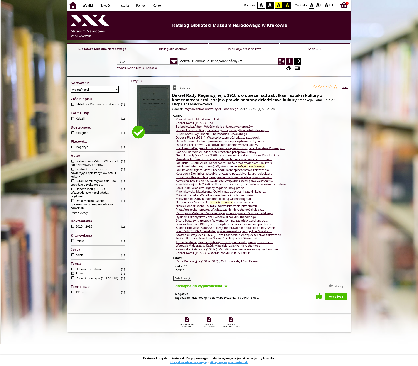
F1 (319, 5)
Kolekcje (151, 67)
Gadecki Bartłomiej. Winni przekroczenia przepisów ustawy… (218, 152)
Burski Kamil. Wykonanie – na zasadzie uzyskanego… (213, 134)
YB (278, 5)
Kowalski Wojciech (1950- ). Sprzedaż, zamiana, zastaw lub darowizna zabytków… (232, 184)
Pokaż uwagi (182, 278)
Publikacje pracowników (244, 49)
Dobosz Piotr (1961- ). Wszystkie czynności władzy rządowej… (219, 137)
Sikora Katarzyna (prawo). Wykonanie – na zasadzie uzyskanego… (222, 220)
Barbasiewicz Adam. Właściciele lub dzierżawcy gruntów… (216, 126)
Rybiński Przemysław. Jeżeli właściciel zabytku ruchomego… (217, 217)
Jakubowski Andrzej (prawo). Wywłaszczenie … (222, 166)
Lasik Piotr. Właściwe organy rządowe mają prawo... (211, 188)
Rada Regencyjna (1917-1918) (197, 261)
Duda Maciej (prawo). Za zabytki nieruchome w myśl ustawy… (218, 144)
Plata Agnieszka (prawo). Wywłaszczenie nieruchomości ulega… (220, 209)
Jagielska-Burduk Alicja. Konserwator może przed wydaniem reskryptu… (225, 162)
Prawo (253, 261)
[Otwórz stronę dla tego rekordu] (154, 113)
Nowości (105, 5)
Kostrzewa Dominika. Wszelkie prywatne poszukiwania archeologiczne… (225, 173)
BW (270, 5)
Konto (157, 5)
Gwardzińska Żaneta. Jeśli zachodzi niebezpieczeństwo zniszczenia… (224, 159)
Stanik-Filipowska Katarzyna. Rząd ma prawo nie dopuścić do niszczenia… (227, 227)
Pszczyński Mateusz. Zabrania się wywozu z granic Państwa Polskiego (224, 213)
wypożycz (336, 296)
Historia (123, 5)
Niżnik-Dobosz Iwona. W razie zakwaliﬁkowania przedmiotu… (218, 206)
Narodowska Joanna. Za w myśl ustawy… (216, 202)
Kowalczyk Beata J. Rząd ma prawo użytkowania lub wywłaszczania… (224, 177)
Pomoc (141, 5)
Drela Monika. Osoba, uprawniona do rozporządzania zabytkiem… (221, 141)
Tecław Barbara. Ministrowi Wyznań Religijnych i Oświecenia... (218, 238)
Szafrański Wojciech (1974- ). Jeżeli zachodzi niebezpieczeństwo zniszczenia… (230, 235)
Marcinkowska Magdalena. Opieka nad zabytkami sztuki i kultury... (221, 191)
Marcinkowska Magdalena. (198, 119)
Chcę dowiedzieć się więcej (188, 362)
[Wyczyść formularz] (288, 68)
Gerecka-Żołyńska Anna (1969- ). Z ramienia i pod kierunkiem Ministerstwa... (228, 155)
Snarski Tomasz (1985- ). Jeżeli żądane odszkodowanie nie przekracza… (226, 224)
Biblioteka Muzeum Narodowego (102, 49)
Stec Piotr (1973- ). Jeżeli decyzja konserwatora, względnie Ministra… (224, 231)
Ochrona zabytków (234, 261)
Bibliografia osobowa (173, 49)
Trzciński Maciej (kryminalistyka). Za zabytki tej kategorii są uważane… (224, 242)
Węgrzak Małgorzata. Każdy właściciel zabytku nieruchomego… (219, 245)
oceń (345, 87)
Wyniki (88, 5)
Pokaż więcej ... (81, 213)
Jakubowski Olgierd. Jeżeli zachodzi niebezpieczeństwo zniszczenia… (224, 170)
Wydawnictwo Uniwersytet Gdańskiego (211, 109)
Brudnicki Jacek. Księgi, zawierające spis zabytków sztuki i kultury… (222, 130)
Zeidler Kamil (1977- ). (195, 123)
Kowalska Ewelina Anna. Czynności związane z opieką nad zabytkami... (225, 180)
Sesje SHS (315, 49)
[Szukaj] (297, 61)
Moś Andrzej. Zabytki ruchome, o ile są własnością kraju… (216, 198)
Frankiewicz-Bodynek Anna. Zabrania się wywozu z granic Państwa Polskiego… (230, 148)
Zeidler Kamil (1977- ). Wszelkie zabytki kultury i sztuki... (214, 253)
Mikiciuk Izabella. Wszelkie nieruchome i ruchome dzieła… (216, 195)
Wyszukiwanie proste (130, 67)
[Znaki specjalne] (297, 68)
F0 (312, 5)
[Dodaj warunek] (289, 61)
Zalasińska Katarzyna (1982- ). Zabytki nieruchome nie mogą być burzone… (228, 249)
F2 (329, 5)
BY (287, 5)
